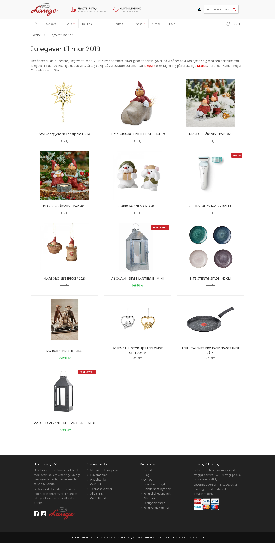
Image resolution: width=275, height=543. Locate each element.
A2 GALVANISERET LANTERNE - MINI (137, 278)
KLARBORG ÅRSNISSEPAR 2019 (64, 206)
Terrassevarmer (101, 489)
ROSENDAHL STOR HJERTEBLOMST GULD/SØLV (137, 350)
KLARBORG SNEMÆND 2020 (137, 206)
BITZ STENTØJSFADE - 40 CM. (210, 278)
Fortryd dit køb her (156, 507)
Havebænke (98, 479)
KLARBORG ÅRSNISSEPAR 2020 (210, 134)
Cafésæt (95, 484)
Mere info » (73, 115)
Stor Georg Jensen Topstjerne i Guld (64, 134)
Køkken (87, 23)
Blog (146, 475)
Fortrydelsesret (154, 503)
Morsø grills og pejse (104, 470)
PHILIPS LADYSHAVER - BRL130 (211, 206)
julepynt (149, 66)
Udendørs (50, 23)
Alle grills (96, 493)
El (103, 23)
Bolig (69, 23)
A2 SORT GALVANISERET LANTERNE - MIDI (64, 423)
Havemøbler (98, 475)
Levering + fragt (154, 484)
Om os (156, 23)
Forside (148, 470)
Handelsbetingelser (157, 489)
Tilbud (171, 23)
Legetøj (119, 23)
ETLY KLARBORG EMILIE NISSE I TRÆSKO (137, 134)
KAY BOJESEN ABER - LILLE (64, 351)
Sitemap (149, 498)
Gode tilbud (98, 498)
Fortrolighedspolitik (157, 493)
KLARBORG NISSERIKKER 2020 (64, 278)
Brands (138, 23)
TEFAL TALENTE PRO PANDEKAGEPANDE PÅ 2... (210, 350)
